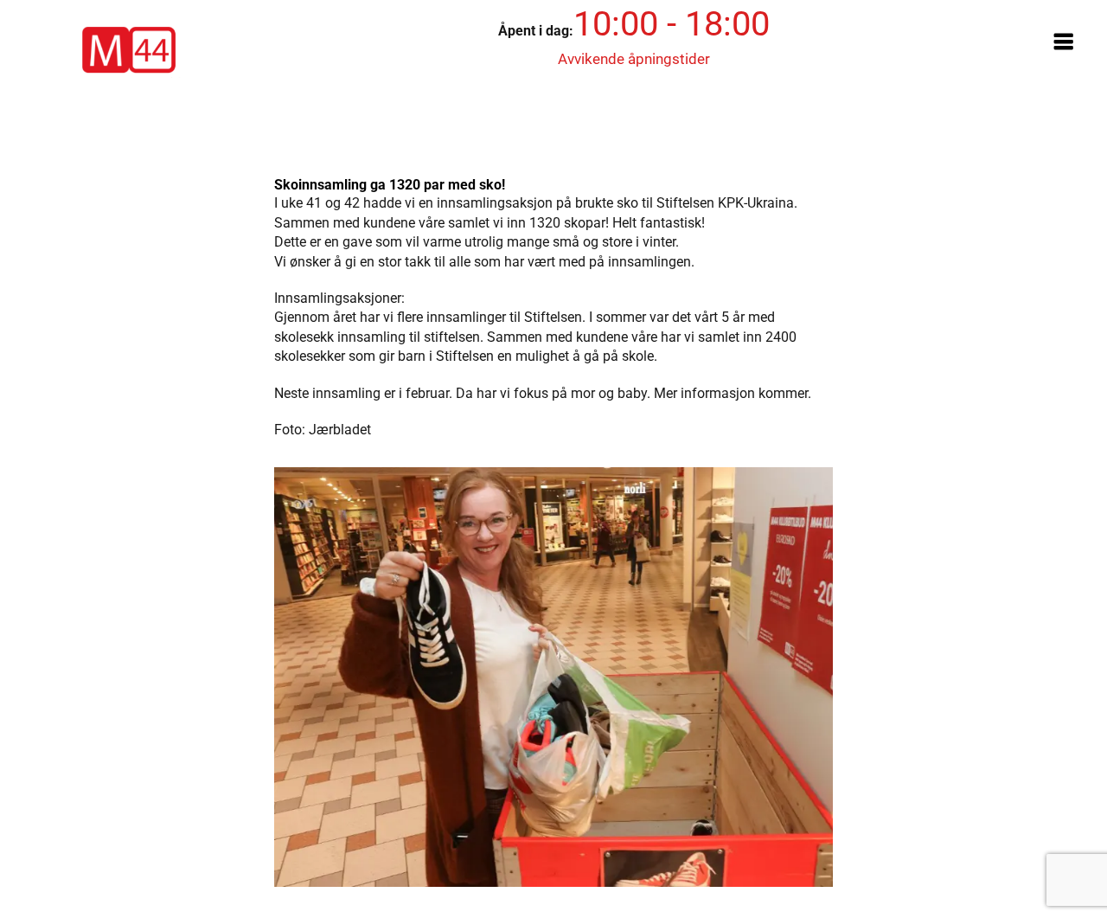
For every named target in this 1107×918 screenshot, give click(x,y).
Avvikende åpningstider (634, 58)
